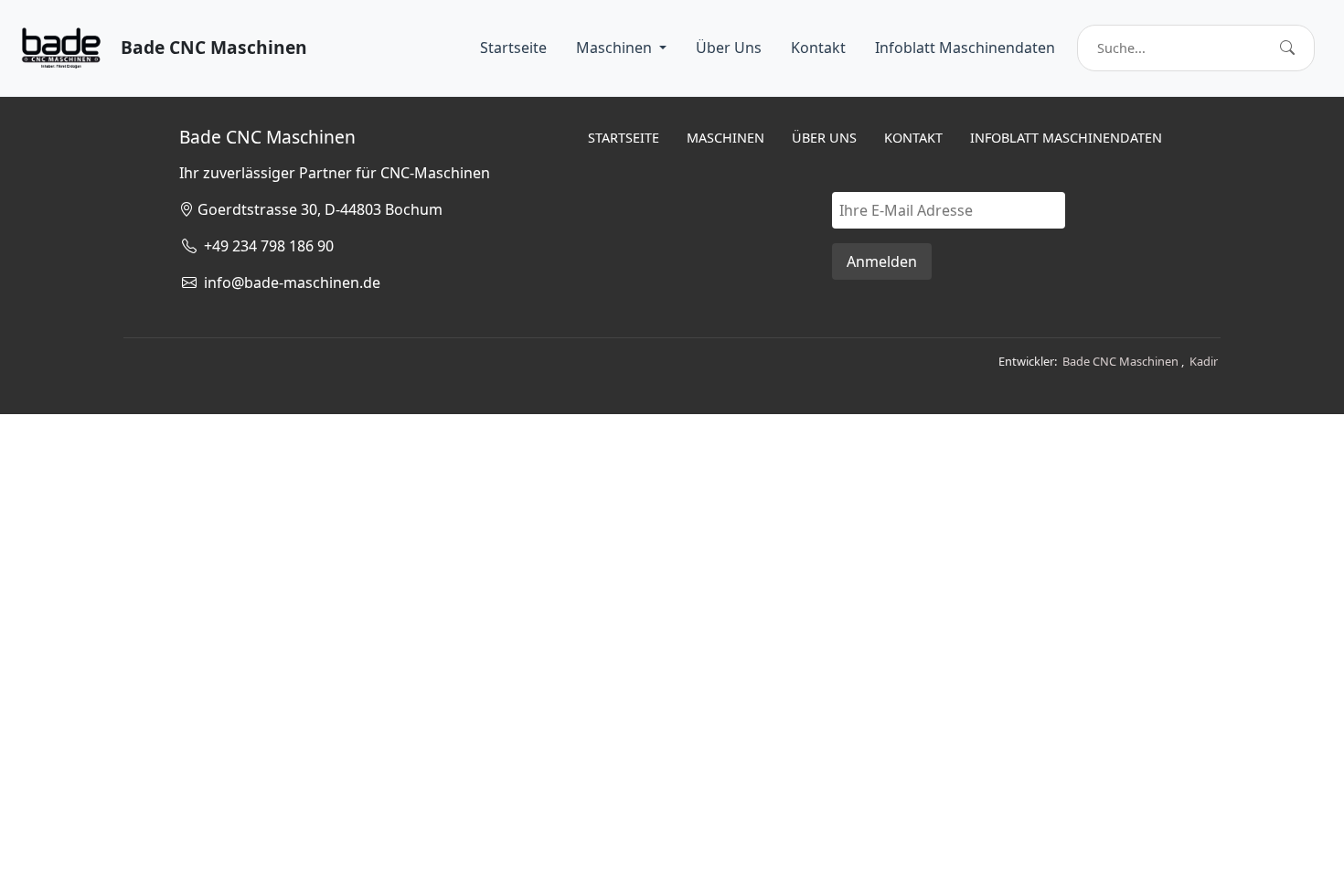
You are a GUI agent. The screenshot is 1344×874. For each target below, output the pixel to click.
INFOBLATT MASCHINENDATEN (1066, 137)
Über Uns (729, 47)
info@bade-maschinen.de (288, 282)
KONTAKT (913, 137)
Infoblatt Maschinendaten (965, 47)
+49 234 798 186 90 (265, 246)
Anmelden (882, 261)
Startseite (513, 47)
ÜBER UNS (824, 137)
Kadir (1203, 361)
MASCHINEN (725, 137)
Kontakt (818, 47)
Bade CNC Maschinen (1120, 361)
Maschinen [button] (616, 47)
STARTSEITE (623, 137)
